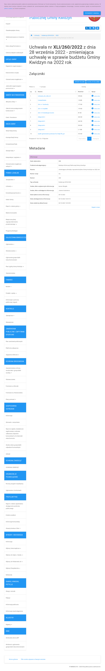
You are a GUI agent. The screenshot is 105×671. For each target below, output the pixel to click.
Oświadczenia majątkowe (14, 79)
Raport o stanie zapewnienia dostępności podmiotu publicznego (14, 506)
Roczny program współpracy (14, 483)
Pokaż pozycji (37, 86)
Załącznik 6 (41, 125)
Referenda (9, 575)
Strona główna (13, 659)
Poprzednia (82, 138)
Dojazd (8, 24)
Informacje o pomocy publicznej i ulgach (12, 301)
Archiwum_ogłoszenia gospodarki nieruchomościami (15, 646)
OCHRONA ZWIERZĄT (12, 467)
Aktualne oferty (10, 102)
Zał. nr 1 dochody (43, 104)
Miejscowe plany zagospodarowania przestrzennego (12, 222)
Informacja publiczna (12, 604)
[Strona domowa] (31, 35)
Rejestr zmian (96, 207)
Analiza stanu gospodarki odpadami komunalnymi (13, 446)
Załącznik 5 (41, 121)
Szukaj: (84, 86)
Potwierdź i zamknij (92, 13)
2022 (57, 35)
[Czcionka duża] (93, 28)
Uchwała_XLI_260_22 (44, 96)
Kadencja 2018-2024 (48, 35)
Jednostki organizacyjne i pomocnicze (13, 87)
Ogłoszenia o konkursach (13, 490)
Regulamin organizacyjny (13, 66)
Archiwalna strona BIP (12, 638)
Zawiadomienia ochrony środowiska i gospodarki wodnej (13, 370)
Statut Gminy (9, 199)
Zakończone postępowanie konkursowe (14, 110)
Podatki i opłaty (11, 293)
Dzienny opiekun (11, 515)
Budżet (8, 286)
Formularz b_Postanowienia (14, 393)
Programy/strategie (11, 231)
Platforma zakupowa (12, 348)
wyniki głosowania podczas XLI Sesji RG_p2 (51, 134)
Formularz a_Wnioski (12, 386)
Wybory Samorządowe (13, 548)
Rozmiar (81, 91)
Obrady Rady (10, 150)
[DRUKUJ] (97, 28)
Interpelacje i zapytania (13, 157)
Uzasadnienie (42, 100)
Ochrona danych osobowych (14, 52)
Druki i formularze (11, 117)
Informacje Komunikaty (13, 521)
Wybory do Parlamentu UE (14, 561)
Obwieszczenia (10, 251)
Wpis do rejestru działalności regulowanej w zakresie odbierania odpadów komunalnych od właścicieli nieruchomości (14, 433)
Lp (31, 91)
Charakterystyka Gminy (12, 30)
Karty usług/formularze (13, 46)
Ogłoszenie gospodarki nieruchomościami (13, 259)
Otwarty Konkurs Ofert (12, 528)
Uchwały (8, 186)
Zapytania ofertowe (12, 354)
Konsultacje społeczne (13, 193)
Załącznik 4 (41, 117)
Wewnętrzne (9, 322)
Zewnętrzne (9, 315)
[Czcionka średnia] (90, 28)
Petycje (8, 598)
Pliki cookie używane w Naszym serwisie (33, 659)
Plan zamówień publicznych (14, 341)
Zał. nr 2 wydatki (43, 108)
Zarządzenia (10, 179)
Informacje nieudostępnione (14, 611)
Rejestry (8, 624)
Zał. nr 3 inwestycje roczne (46, 113)
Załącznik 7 (41, 129)
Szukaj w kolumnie (93, 82)
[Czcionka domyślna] (86, 28)
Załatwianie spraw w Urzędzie (15, 37)
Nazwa (40, 91)
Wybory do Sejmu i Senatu (14, 555)
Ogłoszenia (9, 244)
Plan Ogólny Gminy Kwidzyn (14, 266)
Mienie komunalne (11, 213)
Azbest (8, 454)
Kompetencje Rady (11, 144)
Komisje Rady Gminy (12, 137)
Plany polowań (10, 399)
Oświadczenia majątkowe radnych (13, 165)
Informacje (9, 415)
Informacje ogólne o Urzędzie (15, 17)
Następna (96, 138)
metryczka (97, 96)
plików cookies (8, 8)
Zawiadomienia (10, 273)
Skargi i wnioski (10, 591)
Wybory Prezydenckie (12, 568)
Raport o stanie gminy (12, 206)
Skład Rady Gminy (11, 131)
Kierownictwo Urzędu (12, 72)
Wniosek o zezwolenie (12, 422)
